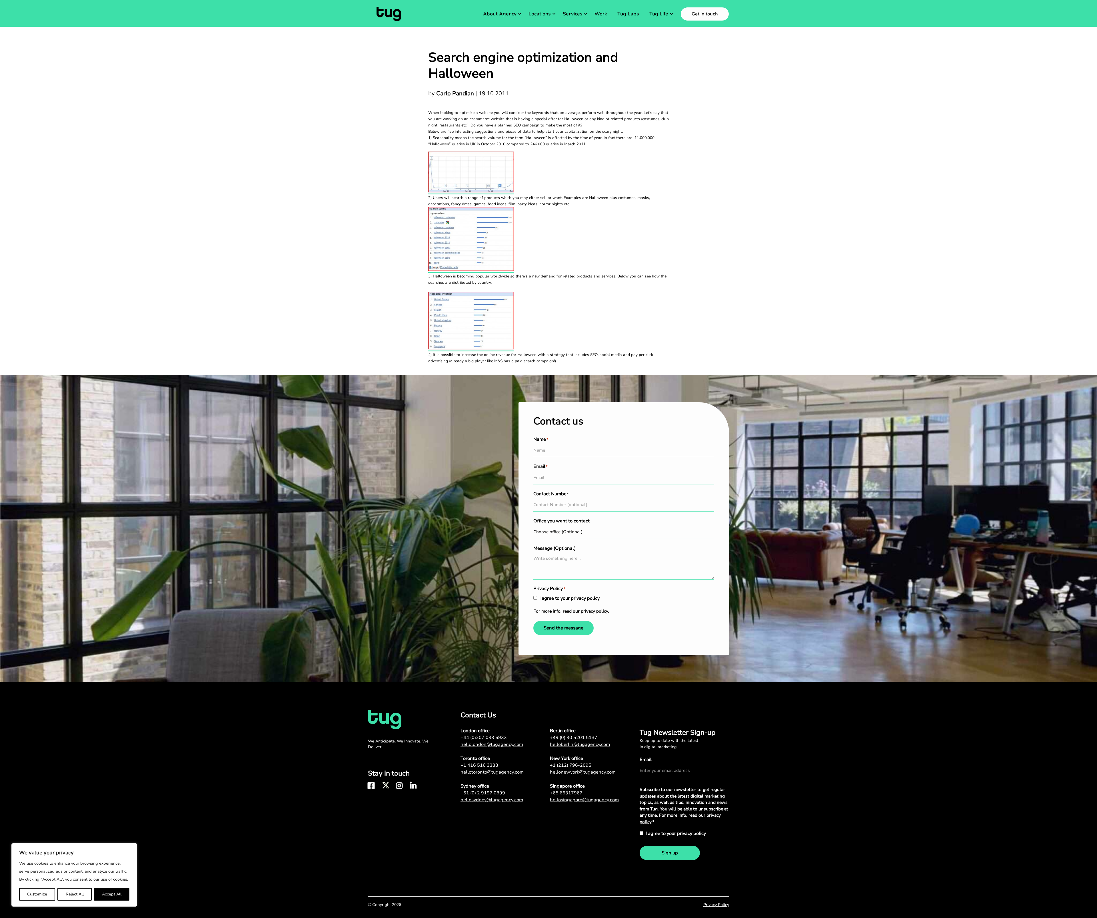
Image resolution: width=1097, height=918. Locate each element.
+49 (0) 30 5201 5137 (573, 737)
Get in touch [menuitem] (705, 14)
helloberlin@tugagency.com (580, 744)
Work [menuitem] (600, 14)
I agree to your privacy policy (569, 598)
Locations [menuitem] (540, 14)
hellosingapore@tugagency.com (584, 800)
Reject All (75, 894)
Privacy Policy (716, 904)
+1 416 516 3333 (479, 765)
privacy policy (594, 611)
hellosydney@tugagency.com (492, 800)
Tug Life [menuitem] (658, 14)
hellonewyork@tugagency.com (583, 772)
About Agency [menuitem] (500, 14)
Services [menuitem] (572, 14)
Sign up (670, 853)
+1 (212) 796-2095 (570, 765)
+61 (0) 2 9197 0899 (483, 793)
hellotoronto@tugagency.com (492, 772)
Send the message (563, 628)
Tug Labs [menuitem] (628, 14)
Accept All (111, 894)
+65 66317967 (566, 793)
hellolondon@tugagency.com (492, 744)
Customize (37, 894)
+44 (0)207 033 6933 (484, 737)
